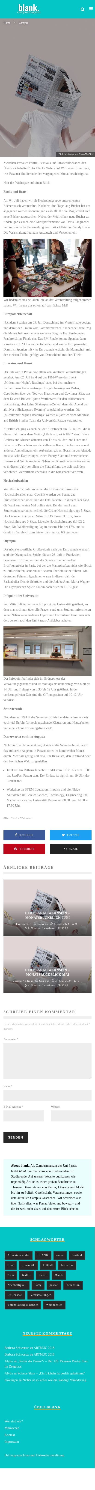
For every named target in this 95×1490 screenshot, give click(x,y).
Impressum (12, 1441)
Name (7, 1086)
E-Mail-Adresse (13, 1106)
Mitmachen (12, 1428)
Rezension (73, 1285)
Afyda (9, 1361)
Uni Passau (15, 1295)
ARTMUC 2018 (44, 1348)
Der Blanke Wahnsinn (19, 818)
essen (60, 1255)
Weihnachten (54, 1304)
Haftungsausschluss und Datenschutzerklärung (34, 1455)
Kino (11, 1275)
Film (11, 1265)
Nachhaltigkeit (17, 1285)
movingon (11, 1380)
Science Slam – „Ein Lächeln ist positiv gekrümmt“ (51, 1373)
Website (55, 1106)
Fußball (48, 1265)
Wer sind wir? (14, 1421)
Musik (59, 1275)
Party (38, 1285)
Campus (28, 149)
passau (54, 1285)
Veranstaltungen (40, 1295)
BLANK (43, 1255)
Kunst (43, 1275)
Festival (77, 1255)
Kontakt (10, 1435)
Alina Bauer (10, 149)
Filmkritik (28, 1265)
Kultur (26, 1275)
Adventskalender (19, 1255)
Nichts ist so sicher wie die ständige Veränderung (54, 1380)
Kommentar (10, 1039)
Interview (67, 1265)
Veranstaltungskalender (23, 1304)
